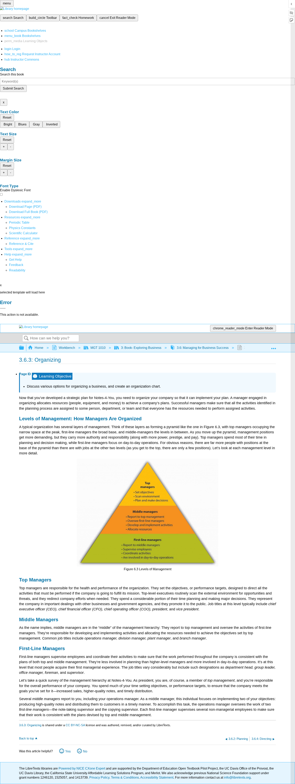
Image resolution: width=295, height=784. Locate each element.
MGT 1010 (98, 347)
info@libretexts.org (237, 777)
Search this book (12, 74)
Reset (7, 117)
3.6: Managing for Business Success (202, 347)
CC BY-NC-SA (76, 725)
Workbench (67, 347)
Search (26, 338)
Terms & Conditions (125, 777)
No (85, 751)
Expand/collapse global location (273, 347)
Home (39, 347)
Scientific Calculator (23, 233)
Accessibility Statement (156, 777)
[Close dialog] (3, 308)
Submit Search (13, 88)
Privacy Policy (99, 777)
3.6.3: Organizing (30, 725)
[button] (16, 265)
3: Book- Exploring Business (141, 347)
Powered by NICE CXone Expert (82, 768)
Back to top (26, 738)
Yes (68, 751)
